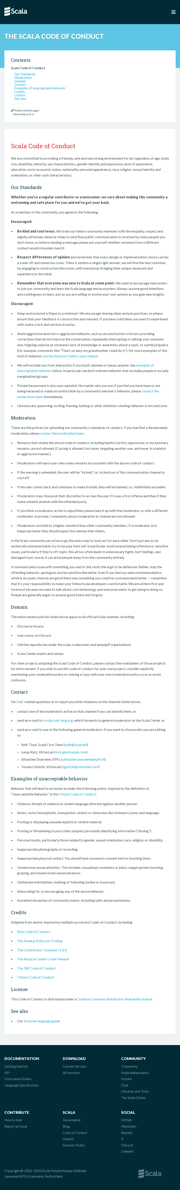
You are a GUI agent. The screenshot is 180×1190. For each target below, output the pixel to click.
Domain (20, 81)
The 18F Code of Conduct (36, 968)
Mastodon (128, 1126)
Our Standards (24, 74)
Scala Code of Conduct (28, 68)
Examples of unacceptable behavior (40, 88)
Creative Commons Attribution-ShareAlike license (114, 999)
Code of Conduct (75, 1133)
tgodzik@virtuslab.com (80, 767)
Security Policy (74, 1145)
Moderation (23, 77)
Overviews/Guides (18, 1079)
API (7, 1073)
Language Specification (21, 1085)
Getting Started (15, 1066)
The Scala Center (133, 1098)
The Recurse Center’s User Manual (43, 959)
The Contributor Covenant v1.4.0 (42, 950)
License (19, 95)
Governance (72, 1120)
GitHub (126, 1120)
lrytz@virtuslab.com (71, 752)
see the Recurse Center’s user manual (70, 356)
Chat (124, 1085)
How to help (13, 1120)
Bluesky (127, 1133)
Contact (20, 84)
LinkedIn (127, 1151)
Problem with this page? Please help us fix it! (25, 112)
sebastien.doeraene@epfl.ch (83, 759)
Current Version (74, 1066)
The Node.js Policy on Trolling (39, 941)
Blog (66, 1126)
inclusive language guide (42, 1021)
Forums (126, 1079)
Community (129, 1066)
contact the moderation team (62, 433)
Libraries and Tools (135, 1091)
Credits (19, 91)
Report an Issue (15, 1126)
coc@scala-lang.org (58, 720)
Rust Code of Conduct (33, 931)
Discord (127, 1145)
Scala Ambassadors (135, 1073)
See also (20, 98)
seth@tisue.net (76, 744)
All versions (71, 1073)
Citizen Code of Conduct (77, 794)
